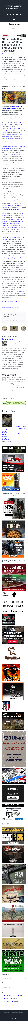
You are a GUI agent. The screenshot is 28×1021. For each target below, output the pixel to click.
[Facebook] (5, 320)
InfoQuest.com (14, 1014)
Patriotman (5, 305)
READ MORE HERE (10, 301)
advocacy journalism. (13, 209)
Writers (9, 128)
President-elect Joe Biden (14, 134)
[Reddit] (11, 320)
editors (13, 128)
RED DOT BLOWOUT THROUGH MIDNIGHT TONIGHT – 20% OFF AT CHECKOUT (6, 435)
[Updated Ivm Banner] (14, 401)
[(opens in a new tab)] (7, 414)
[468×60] (14, 34)
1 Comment (16, 307)
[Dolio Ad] (14, 327)
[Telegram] (22, 320)
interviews (15, 76)
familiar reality (18, 291)
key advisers (7, 136)
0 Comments (6, 442)
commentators (20, 128)
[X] (8, 320)
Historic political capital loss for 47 (21, 428)
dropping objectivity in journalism (13, 258)
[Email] (19, 320)
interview (16, 154)
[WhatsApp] (17, 320)
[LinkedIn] (14, 320)
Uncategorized (10, 307)
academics (7, 130)
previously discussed (9, 57)
